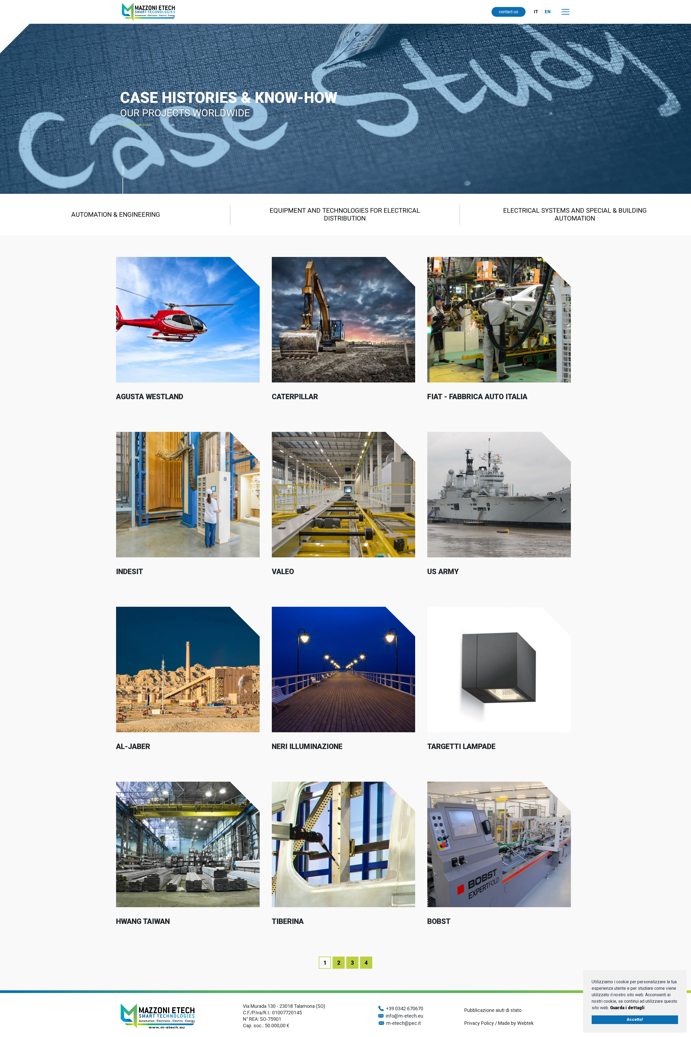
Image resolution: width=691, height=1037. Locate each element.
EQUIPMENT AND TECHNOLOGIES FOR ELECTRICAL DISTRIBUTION (345, 214)
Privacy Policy (479, 1023)
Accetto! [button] (635, 1019)
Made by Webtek (516, 1023)
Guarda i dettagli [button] (627, 1007)
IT (536, 11)
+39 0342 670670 (404, 1008)
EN (548, 11)
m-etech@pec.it (404, 1023)
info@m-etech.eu (404, 1016)
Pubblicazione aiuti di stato (492, 1010)
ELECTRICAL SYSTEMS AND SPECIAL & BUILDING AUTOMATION (575, 214)
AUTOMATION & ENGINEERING (115, 214)
